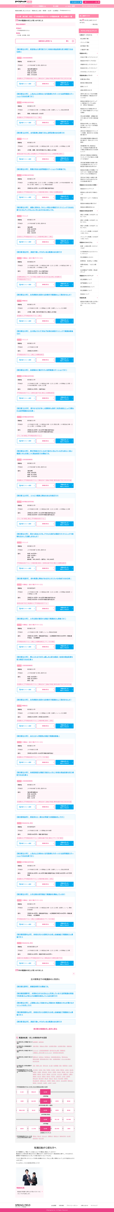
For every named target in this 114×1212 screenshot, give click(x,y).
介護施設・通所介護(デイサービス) (42, 1052)
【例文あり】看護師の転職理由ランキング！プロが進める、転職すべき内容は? (89, 157)
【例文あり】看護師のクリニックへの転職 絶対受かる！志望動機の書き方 (89, 133)
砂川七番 (41, 1138)
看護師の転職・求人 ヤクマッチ (22, 10)
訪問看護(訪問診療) (58, 1052)
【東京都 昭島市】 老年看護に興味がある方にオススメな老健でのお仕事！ (44, 579)
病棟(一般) (39, 1065)
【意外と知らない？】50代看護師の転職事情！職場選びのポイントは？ (88, 95)
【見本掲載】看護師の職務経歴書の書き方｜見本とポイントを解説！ (89, 140)
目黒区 (35, 1072)
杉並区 (59, 1072)
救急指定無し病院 (54, 1050)
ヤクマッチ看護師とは (39, 6)
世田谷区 (44, 1072)
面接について (84, 86)
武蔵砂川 (50, 1136)
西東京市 (70, 1080)
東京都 (44, 10)
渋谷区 (50, 1072)
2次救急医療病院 (44, 1050)
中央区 (40, 1070)
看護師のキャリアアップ (87, 189)
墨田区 (62, 1070)
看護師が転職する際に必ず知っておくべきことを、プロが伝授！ (89, 303)
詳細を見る (45, 83)
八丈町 (54, 1083)
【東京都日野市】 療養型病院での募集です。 (33, 987)
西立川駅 (57, 1119)
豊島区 (63, 1072)
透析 (60, 1065)
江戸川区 (53, 1074)
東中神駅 (69, 1119)
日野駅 (57, 1101)
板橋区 (35, 1074)
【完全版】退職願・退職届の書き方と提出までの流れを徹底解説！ (89, 118)
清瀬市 (66, 1078)
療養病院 (62, 1050)
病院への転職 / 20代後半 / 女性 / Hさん (89, 226)
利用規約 (61, 1205)
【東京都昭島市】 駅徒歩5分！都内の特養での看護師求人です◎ (40, 817)
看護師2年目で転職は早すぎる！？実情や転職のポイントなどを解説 (89, 110)
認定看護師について (86, 279)
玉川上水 (44, 1136)
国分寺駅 (33, 1101)
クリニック (35, 1050)
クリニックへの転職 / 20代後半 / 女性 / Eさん (89, 232)
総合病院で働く (84, 38)
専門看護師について (86, 283)
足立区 (44, 1074)
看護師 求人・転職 (36, 10)
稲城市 (53, 1080)
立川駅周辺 (55, 10)
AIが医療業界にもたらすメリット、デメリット (89, 252)
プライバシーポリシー (72, 1205)
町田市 (53, 1076)
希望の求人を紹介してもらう (64, 84)
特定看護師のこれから (86, 257)
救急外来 (45, 1065)
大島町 (45, 1083)
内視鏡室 (55, 1065)
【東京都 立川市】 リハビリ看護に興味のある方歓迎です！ (38, 496)
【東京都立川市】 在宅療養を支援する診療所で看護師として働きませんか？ (44, 295)
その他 (70, 1065)
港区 (44, 1070)
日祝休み (41, 1057)
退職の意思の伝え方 (86, 90)
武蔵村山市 (43, 1080)
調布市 (48, 1076)
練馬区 (39, 1074)
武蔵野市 (65, 1074)
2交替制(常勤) (53, 1046)
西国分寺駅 (22, 1110)
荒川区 (71, 1072)
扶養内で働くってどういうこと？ (89, 57)
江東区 (67, 1070)
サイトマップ (94, 1205)
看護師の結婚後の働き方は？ (88, 203)
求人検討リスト (76, 2)
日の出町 (39, 1083)
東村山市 (35, 1078)
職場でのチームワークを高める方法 (89, 199)
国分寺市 (41, 1078)
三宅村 (50, 1083)
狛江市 (56, 1078)
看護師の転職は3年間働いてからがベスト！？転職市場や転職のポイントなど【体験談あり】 (89, 172)
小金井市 (58, 1076)
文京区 (53, 1070)
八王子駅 (33, 1128)
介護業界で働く (84, 49)
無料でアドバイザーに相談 (91, 2)
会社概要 (53, 1205)
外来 (34, 1065)
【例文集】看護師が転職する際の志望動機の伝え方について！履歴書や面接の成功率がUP (89, 164)
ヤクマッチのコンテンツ (89, 6)
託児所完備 (36, 1061)
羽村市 (58, 1080)
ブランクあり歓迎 (66, 1059)
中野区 (54, 1072)
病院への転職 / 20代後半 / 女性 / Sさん (89, 221)
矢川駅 (22, 1092)
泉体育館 (35, 1138)
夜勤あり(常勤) (44, 1046)
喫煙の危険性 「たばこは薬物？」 (88, 265)
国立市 (46, 1078)
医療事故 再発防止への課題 (88, 261)
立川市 (49, 10)
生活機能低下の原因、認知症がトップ (88, 271)
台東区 (58, 1070)
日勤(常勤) (36, 1046)
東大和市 (60, 1078)
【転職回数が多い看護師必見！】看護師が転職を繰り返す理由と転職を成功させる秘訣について (89, 148)
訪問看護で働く (84, 46)
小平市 (63, 1076)
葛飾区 (48, 1074)
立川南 (68, 1136)
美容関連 (65, 1065)
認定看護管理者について (87, 287)
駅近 (51, 1059)
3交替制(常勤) (62, 1046)
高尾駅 (22, 1128)
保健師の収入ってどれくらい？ (88, 64)
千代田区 (35, 1070)
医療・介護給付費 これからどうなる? (89, 247)
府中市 (39, 1076)
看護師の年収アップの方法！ (88, 61)
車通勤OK (47, 1057)
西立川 (39, 1136)
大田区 (39, 1072)
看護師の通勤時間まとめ (87, 207)
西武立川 (56, 1136)
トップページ (21, 6)
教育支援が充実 (44, 1059)
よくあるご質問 (70, 6)
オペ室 (51, 1065)
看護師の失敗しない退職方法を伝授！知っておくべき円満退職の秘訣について (89, 125)
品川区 (71, 1070)
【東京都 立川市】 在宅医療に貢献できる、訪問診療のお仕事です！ (41, 133)
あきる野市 (64, 1080)
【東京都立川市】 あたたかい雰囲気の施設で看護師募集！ (38, 736)
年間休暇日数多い (56, 1057)
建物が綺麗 (36, 1059)
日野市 (68, 1076)
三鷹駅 (22, 1101)
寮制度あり (65, 1057)
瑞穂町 (35, 1083)
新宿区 (48, 1070)
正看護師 (35, 1042)
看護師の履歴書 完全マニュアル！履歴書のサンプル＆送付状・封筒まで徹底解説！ (88, 103)
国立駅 (33, 1110)
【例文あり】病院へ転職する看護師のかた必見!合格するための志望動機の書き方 (88, 179)
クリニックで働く (85, 42)
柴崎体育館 (63, 1136)
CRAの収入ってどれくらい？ (88, 72)
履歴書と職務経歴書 (86, 83)
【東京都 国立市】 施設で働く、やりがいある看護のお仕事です (39, 252)
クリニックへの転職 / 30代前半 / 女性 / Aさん (89, 238)
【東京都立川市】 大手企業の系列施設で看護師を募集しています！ (41, 894)
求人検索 (55, 6)
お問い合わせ (84, 1205)
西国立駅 (33, 1092)
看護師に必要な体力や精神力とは (88, 193)
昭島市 (44, 1076)
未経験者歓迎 (56, 1059)
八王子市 (59, 1074)
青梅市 (35, 1076)
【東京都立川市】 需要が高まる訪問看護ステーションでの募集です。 (41, 169)
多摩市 (49, 1080)
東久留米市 (36, 1080)
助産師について (84, 294)
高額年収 (35, 1057)
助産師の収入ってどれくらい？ (88, 68)
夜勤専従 (69, 1046)
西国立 (35, 1136)
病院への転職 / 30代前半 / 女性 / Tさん (89, 215)
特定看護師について (86, 290)
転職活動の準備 (85, 79)
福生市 (51, 1078)
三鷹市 (71, 1074)
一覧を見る (94, 24)
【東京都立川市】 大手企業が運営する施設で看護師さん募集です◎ (41, 619)
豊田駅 (68, 1101)
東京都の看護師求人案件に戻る (45, 1029)
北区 (67, 1072)
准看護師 (41, 1042)
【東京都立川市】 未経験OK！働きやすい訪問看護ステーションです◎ (42, 370)
